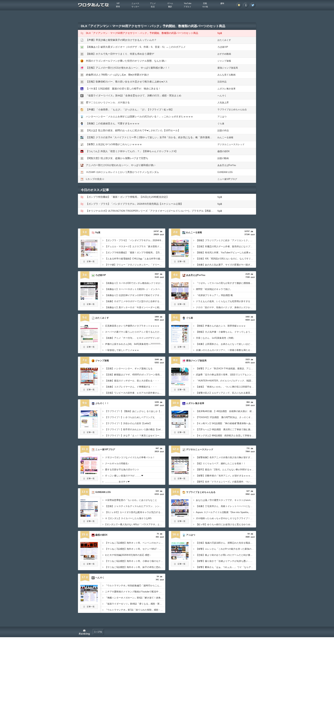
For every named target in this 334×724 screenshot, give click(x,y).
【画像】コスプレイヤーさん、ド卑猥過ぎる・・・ (131, 386)
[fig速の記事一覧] (89, 263)
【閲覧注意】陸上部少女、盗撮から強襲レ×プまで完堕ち (117, 158)
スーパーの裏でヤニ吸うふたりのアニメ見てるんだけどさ (134, 332)
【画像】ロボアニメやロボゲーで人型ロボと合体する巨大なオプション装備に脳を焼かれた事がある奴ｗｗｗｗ (135, 301)
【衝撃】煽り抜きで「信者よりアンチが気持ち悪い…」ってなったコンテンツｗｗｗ (226, 561)
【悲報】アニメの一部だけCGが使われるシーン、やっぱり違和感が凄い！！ (128, 67)
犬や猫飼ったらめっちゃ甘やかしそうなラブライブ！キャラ (226, 518)
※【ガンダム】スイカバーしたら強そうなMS (128, 518)
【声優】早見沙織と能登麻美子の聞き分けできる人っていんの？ (121, 40)
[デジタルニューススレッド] (180, 473)
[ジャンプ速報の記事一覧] (89, 391)
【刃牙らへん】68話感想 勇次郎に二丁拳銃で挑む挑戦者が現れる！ (226, 429)
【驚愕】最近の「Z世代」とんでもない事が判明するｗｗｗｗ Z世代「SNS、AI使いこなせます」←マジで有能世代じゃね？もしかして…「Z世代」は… (226, 469)
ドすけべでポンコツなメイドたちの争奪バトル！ (130, 457)
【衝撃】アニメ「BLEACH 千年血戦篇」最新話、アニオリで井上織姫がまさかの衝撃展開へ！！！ (226, 368)
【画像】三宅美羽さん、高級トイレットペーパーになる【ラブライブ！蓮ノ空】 (226, 506)
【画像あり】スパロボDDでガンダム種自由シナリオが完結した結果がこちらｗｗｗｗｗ (135, 283)
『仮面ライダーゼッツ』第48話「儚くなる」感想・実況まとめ (135, 603)
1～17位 (98, 632)
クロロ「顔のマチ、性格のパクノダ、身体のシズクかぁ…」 (226, 307)
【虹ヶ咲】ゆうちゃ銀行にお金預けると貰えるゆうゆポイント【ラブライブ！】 (226, 524)
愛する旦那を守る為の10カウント (122, 469)
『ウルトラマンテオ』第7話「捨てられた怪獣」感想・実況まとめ (135, 610)
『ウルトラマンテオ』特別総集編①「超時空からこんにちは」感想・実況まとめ (135, 585)
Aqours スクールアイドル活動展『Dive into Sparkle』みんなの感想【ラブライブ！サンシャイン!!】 (226, 512)
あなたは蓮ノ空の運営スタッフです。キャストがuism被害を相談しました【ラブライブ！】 (226, 500)
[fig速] (89, 256)
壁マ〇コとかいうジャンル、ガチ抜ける (108, 102)
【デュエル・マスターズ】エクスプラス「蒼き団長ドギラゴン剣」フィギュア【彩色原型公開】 (135, 246)
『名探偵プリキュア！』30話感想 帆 (214, 295)
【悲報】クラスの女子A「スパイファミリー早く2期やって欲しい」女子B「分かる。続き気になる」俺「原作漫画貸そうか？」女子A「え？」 (163, 137)
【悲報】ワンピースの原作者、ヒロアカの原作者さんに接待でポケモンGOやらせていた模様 (135, 393)
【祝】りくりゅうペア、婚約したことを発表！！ (221, 463)
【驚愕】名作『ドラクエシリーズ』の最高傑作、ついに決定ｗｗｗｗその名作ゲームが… (226, 481)
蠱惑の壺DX (223, 151)
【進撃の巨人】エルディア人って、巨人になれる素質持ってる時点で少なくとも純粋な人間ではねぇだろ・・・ (226, 393)
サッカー (135, 7)
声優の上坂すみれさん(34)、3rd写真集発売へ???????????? (135, 344)
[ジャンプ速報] (89, 384)
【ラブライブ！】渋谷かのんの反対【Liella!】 (128, 423)
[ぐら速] (180, 341)
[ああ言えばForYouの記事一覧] (180, 305)
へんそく (221, 95)
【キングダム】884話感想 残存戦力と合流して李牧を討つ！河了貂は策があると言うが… (226, 435)
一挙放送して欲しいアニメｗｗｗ (122, 350)
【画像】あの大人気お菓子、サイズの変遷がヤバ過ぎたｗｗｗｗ (226, 264)
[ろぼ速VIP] (89, 298)
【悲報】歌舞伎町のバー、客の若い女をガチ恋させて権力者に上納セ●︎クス (127, 81)
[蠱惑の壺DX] (89, 558)
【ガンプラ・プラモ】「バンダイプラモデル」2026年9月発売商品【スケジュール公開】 (134, 203)
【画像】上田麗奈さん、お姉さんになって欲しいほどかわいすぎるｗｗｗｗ (226, 344)
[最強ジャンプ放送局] (180, 384)
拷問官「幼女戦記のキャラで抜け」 (214, 289)
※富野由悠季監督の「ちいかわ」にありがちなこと (131, 500)
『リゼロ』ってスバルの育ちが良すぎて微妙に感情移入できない (226, 283)
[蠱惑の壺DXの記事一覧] (89, 565)
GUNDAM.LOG (225, 172)
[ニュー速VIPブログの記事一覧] (89, 480)
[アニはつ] (180, 558)
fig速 (219, 33)
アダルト (187, 7)
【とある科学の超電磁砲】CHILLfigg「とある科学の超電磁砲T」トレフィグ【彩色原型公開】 (135, 258)
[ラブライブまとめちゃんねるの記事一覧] (180, 522)
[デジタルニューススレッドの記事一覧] (180, 480)
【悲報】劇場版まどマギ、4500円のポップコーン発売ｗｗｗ (135, 374)
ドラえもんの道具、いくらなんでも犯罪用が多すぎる (223, 301)
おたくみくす (224, 40)
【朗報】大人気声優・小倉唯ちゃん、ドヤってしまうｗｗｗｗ (226, 332)
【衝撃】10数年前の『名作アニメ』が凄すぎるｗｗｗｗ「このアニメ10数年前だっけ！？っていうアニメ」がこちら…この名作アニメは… (226, 475)
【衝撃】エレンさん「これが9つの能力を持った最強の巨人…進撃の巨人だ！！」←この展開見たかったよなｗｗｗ (226, 549)
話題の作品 (223, 130)
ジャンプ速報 (224, 61)
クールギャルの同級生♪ (117, 463)
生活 (153, 7)
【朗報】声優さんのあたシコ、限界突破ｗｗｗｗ (221, 325)
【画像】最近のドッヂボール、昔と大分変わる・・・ (132, 380)
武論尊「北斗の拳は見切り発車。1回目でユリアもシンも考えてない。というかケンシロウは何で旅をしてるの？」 (226, 374)
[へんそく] (89, 601)
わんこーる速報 (225, 137)
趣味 (222, 3)
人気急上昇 (223, 102)
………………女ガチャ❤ (117, 481)
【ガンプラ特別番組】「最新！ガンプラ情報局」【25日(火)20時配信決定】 (127, 196)
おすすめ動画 (224, 54)
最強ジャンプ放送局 (227, 67)
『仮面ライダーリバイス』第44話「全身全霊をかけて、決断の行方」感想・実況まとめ (133, 95)
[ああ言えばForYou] (180, 298)
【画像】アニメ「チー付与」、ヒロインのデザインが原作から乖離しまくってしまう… (135, 338)
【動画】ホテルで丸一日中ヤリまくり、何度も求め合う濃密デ (120, 53)
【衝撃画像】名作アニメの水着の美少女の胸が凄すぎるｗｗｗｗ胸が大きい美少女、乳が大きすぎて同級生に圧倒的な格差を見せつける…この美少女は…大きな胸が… (226, 457)
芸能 (205, 3)
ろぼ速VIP (222, 47)
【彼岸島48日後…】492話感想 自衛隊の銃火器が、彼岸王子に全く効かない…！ (226, 411)
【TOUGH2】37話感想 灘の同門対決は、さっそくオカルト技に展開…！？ (226, 417)
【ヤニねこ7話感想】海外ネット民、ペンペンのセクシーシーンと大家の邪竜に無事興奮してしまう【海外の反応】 (135, 543)
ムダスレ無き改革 (226, 88)
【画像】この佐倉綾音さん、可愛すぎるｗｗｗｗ (113, 123)
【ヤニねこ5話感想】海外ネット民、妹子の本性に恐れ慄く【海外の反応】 (135, 567)
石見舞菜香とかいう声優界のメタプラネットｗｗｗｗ (132, 325)
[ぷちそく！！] (89, 427)
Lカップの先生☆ (95, 179)
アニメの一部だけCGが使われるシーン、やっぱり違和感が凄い (120, 165)
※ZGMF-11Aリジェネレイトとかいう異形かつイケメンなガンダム (122, 172)
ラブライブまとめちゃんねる (232, 109)
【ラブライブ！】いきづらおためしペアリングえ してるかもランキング (135, 417)
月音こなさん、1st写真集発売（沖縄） (215, 338)
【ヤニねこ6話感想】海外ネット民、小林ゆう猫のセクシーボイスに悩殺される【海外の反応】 (135, 561)
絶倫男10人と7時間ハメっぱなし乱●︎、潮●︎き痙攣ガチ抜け (117, 74)
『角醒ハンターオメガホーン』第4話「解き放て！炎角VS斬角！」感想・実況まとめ (135, 597)
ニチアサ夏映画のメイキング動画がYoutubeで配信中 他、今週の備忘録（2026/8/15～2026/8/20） (135, 591)
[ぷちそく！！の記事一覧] (89, 433)
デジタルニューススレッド (231, 144)
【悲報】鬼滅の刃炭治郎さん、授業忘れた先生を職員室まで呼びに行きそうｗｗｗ (226, 543)
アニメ (153, 3)
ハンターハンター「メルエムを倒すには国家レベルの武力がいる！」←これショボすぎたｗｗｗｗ (139, 116)
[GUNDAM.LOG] (89, 515)
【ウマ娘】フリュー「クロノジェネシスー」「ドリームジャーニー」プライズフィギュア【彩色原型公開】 (135, 264)
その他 (205, 7)
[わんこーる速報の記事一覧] (180, 263)
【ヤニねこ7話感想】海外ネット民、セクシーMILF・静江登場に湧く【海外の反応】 (135, 549)
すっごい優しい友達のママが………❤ (124, 475)
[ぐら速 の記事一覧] (180, 348)
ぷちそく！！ (102, 403)
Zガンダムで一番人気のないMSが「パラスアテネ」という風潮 (135, 524)
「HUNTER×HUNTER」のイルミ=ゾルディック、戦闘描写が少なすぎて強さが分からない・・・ (226, 380)
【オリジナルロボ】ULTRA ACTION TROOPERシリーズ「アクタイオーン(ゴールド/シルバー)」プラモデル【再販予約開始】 (154, 210)
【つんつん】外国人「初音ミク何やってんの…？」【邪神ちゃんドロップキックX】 (132, 151)
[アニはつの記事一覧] (180, 565)
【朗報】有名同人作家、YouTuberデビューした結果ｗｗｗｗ (226, 252)
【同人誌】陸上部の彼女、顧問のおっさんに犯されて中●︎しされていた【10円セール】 (133, 130)
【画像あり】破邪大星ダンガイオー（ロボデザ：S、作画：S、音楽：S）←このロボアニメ (136, 46)
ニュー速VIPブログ (227, 179)
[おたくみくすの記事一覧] (89, 348)
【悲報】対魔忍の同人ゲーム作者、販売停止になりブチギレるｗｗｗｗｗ (226, 246)
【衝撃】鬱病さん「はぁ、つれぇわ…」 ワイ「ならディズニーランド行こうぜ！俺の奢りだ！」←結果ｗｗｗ (226, 567)
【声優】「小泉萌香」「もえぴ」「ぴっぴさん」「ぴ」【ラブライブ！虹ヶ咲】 (130, 109)
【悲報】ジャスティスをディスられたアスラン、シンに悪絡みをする (135, 506)
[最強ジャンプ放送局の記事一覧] (180, 391)
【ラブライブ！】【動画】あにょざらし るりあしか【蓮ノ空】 (135, 411)
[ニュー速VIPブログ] (89, 473)
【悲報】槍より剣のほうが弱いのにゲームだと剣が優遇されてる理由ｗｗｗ (226, 555)
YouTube (187, 3)
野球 (118, 7)
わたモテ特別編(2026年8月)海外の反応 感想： (128, 555)
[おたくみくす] (89, 341)
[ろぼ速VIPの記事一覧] (89, 305)
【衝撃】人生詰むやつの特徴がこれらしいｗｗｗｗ (114, 144)
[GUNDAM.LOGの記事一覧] (89, 522)
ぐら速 (220, 123)
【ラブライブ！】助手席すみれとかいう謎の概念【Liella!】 (135, 429)
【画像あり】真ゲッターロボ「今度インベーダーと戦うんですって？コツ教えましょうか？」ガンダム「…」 (135, 307)
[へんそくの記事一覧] (89, 608)
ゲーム (170, 3)
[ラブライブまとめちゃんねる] (180, 515)
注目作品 (221, 81)
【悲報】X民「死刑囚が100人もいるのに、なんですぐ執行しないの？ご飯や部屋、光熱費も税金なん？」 (226, 258)
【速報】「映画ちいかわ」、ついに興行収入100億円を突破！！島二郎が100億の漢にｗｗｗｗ (226, 386)
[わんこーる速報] (180, 256)
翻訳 (170, 7)
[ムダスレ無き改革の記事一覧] (180, 433)
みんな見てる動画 (226, 74)
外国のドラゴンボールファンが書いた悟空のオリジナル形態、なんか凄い (126, 60)
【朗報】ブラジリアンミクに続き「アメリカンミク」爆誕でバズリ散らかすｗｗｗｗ (226, 240)
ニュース (135, 3)
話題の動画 (223, 158)
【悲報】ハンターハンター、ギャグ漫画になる (129, 368)
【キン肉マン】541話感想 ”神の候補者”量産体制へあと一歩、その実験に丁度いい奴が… (226, 423)
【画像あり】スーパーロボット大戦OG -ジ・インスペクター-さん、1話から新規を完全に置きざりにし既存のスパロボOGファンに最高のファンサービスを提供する (135, 289)
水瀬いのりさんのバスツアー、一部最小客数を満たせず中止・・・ (226, 350)
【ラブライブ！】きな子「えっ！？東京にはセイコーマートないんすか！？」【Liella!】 (135, 435)
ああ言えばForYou (226, 165)
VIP (118, 3)
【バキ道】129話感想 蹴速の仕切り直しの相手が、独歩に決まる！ (123, 88)
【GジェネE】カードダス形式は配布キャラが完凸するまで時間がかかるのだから (135, 512)
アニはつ (221, 116)
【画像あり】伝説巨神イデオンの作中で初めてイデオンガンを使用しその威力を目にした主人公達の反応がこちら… (135, 295)
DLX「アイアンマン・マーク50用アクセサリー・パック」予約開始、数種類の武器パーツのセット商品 (142, 33)
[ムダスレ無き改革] (180, 427)
